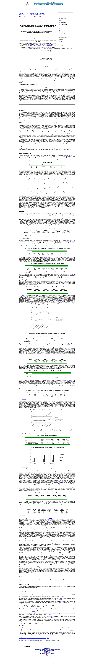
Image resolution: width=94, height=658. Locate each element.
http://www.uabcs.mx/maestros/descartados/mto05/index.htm (55, 610)
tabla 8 (23, 365)
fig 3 (27, 467)
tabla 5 (71, 274)
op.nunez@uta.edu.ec (50, 51)
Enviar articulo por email (65, 33)
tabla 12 (23, 501)
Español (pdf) (63, 22)
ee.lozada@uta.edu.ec (29, 45)
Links (73, 594)
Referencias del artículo (65, 26)
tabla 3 (71, 240)
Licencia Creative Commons (64, 646)
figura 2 (23, 399)
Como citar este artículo (65, 28)
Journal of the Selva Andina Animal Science (33, 13)
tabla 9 (71, 380)
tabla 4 (45, 257)
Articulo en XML (64, 24)
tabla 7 (71, 343)
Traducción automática (65, 31)
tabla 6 (61, 300)
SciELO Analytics (64, 18)
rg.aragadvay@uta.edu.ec (50, 45)
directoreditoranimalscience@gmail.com (47, 656)
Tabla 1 (67, 157)
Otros (61, 41)
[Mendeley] (59, 41)
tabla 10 (23, 467)
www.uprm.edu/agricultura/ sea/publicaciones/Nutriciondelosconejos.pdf (34, 638)
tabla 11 (59, 480)
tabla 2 (50, 213)
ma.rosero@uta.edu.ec (39, 45)
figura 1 (23, 295)
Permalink (62, 45)
